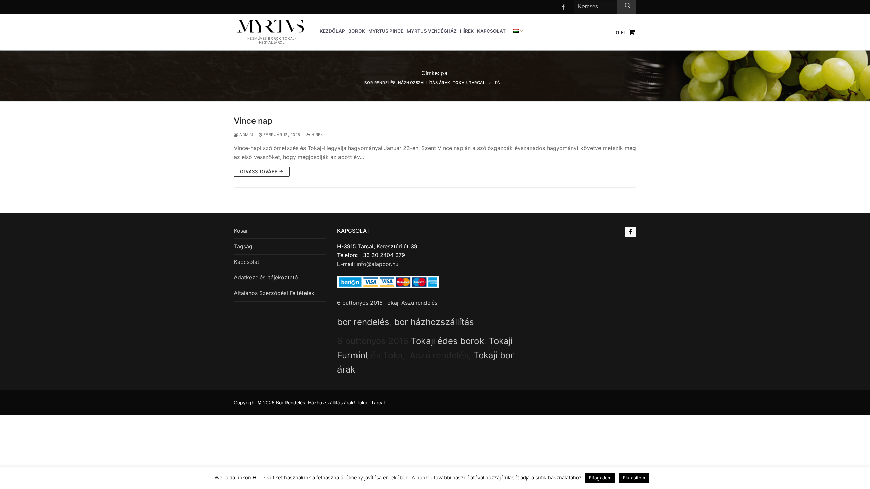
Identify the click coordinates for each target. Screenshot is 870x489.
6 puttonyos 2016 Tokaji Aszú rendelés (387, 302)
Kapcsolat (246, 261)
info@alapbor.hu (377, 263)
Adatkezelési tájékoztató (266, 277)
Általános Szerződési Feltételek (274, 293)
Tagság (243, 246)
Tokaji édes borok (447, 341)
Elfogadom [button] (600, 478)
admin (245, 134)
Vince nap (253, 121)
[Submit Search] (626, 7)
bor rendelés (363, 321)
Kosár (241, 230)
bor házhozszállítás (434, 321)
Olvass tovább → (261, 171)
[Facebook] (563, 7)
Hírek (317, 134)
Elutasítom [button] (634, 478)
